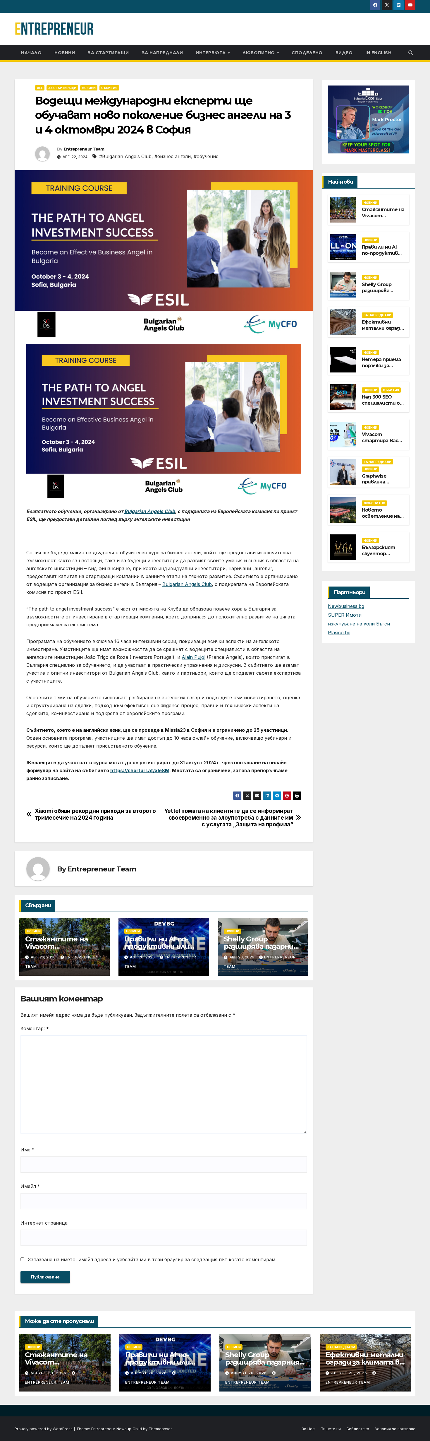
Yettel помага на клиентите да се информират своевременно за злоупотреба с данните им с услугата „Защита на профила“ (228, 818)
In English (378, 52)
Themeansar (160, 1428)
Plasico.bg (339, 632)
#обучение (206, 156)
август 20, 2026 (149, 1373)
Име (27, 1150)
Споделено (307, 52)
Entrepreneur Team (84, 149)
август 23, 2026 (49, 1373)
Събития (109, 88)
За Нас (308, 1428)
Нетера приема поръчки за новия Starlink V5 (382, 366)
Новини (64, 52)
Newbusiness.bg (346, 606)
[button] (410, 53)
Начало (31, 52)
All (40, 88)
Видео (344, 52)
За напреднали (162, 52)
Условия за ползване (395, 1428)
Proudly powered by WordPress (44, 1428)
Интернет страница (44, 1223)
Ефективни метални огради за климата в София (382, 331)
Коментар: (34, 1028)
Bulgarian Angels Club (187, 584)
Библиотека (358, 1428)
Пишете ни (331, 1428)
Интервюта (211, 52)
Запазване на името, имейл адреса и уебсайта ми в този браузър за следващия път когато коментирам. (152, 1259)
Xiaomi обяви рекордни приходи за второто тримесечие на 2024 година (95, 814)
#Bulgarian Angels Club (125, 156)
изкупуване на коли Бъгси (359, 624)
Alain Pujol (193, 657)
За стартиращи (108, 52)
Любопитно (259, 52)
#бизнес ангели (172, 156)
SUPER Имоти (345, 615)
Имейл (30, 1186)
